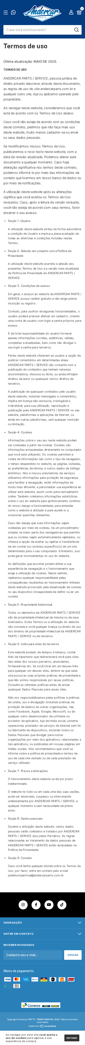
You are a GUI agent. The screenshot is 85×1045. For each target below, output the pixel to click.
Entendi (72, 1038)
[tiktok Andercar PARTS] (61, 904)
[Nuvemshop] (42, 1026)
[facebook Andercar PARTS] (36, 904)
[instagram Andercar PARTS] (23, 904)
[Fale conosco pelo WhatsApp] (13, 13)
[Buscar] (76, 30)
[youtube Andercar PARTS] (48, 904)
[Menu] (6, 13)
